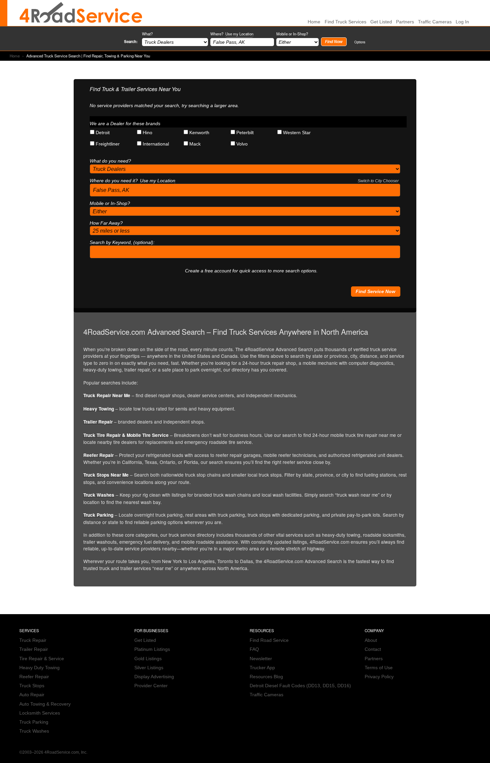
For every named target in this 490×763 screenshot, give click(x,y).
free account (218, 270)
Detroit (103, 132)
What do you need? (110, 161)
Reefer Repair (98, 455)
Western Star (297, 132)
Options (359, 42)
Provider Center (151, 685)
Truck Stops (31, 685)
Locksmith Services (39, 713)
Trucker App (262, 667)
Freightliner (108, 144)
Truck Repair (32, 640)
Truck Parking (98, 515)
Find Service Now (375, 291)
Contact (373, 649)
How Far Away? (106, 223)
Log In (462, 21)
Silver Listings (148, 667)
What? (147, 33)
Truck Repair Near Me (106, 395)
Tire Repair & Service (41, 658)
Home (15, 55)
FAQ (254, 649)
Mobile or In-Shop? (292, 33)
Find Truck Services (345, 21)
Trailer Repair (98, 422)
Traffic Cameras (435, 21)
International (156, 144)
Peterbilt (245, 132)
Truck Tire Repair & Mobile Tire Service (126, 435)
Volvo (242, 144)
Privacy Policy (379, 676)
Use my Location (239, 33)
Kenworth (199, 132)
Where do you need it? (244, 180)
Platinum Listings (152, 649)
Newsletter (261, 658)
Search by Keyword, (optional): (122, 242)
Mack (195, 144)
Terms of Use (379, 667)
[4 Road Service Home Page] (81, 13)
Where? (231, 33)
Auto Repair (31, 694)
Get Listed (381, 21)
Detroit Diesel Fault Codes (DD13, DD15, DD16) (300, 685)
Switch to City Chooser (378, 181)
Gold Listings (148, 658)
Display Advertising (154, 676)
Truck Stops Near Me (106, 475)
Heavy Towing (98, 409)
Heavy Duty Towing (39, 667)
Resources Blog (266, 676)
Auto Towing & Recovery (45, 704)
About (371, 640)
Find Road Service (269, 640)
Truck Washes (98, 495)
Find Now (333, 42)
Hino (147, 132)
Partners (405, 21)
